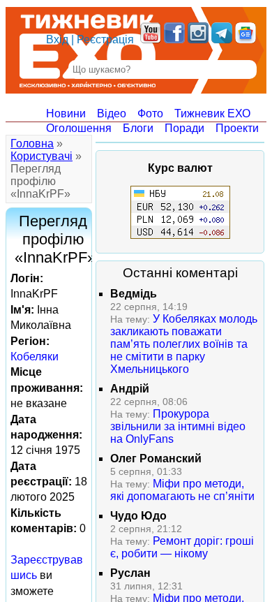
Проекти (237, 128)
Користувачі (41, 156)
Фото (150, 113)
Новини (66, 113)
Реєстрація (105, 39)
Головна (32, 143)
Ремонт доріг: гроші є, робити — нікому (182, 547)
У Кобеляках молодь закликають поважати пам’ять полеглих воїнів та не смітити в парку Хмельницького (183, 344)
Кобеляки (34, 356)
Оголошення (79, 128)
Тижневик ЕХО (212, 113)
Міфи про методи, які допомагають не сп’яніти (182, 490)
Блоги (138, 128)
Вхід (57, 39)
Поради (184, 128)
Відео (111, 113)
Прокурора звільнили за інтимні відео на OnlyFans (177, 426)
